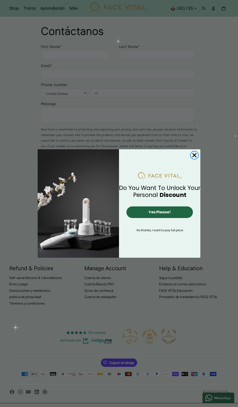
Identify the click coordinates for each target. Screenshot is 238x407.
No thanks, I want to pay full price (160, 230)
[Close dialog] (194, 155)
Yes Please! (160, 212)
